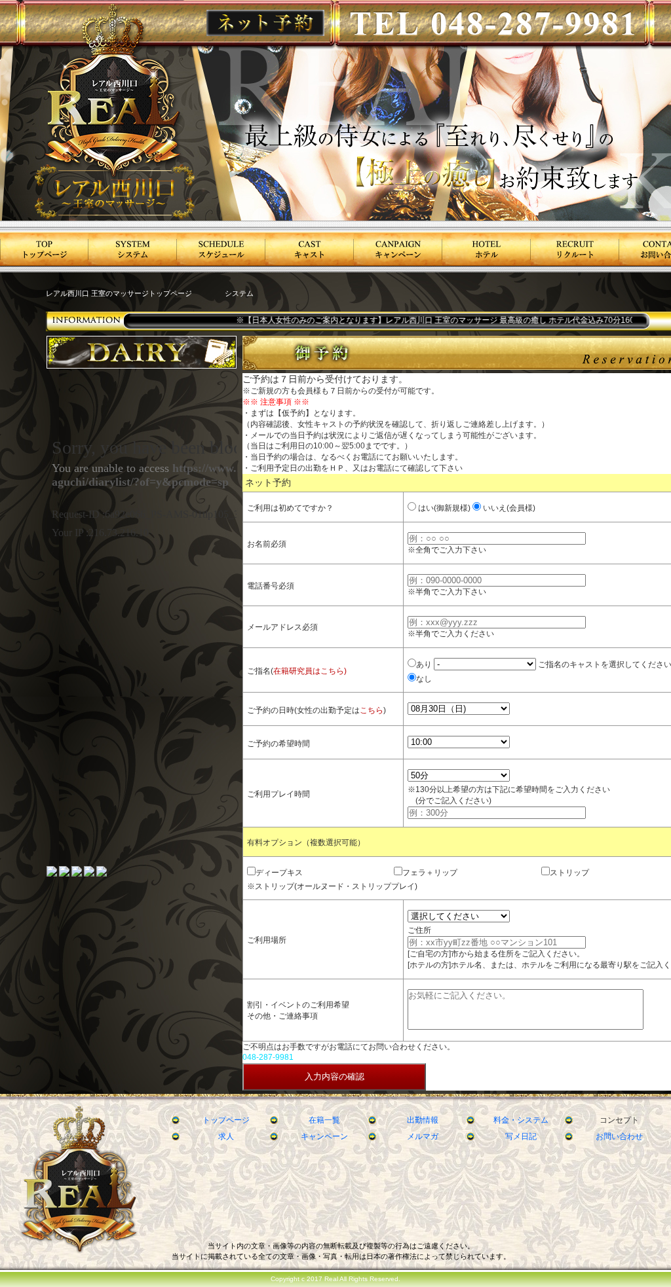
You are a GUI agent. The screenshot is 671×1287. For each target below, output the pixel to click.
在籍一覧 (324, 1120)
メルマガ (422, 1136)
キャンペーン (324, 1136)
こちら (371, 710)
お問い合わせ (619, 1136)
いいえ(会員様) (508, 508)
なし (424, 678)
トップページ (226, 1120)
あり (424, 664)
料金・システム (520, 1120)
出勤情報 (422, 1120)
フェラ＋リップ (429, 872)
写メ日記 (521, 1136)
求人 (226, 1136)
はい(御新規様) (443, 508)
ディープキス (279, 872)
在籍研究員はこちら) (310, 671)
